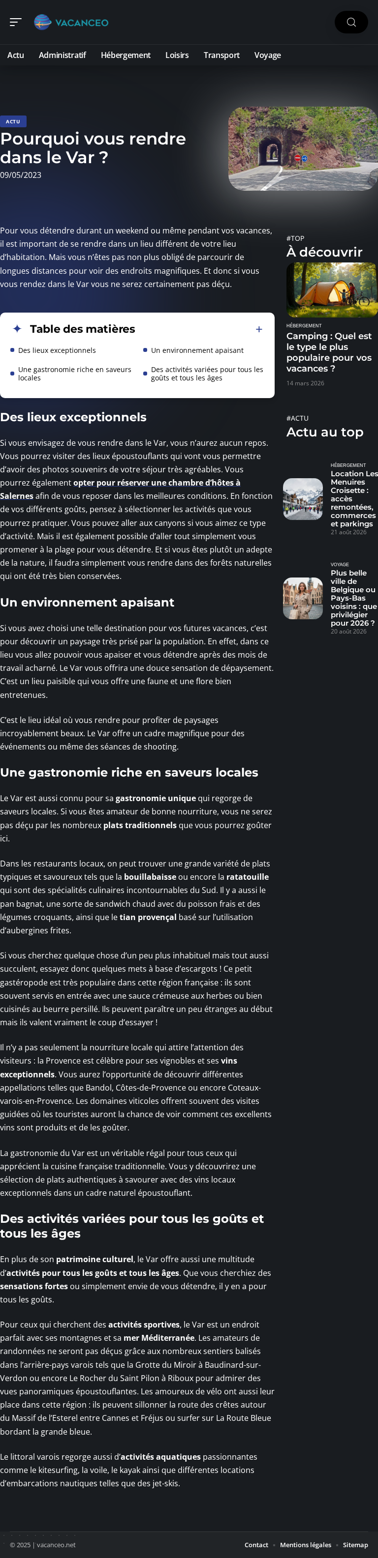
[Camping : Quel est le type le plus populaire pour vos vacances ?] (332, 289)
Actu (13, 121)
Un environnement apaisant (198, 350)
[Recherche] (351, 22)
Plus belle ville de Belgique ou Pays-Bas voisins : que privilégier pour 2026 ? (354, 598)
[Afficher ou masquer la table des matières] (199, 329)
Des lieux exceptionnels (58, 350)
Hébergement (304, 325)
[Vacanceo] (71, 22)
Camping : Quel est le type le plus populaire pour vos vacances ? (329, 352)
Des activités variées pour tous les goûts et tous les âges (207, 373)
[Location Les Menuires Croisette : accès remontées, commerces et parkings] (303, 498)
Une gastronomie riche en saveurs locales (74, 373)
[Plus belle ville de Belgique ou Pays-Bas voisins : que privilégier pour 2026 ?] (303, 598)
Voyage (340, 564)
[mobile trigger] (18, 22)
